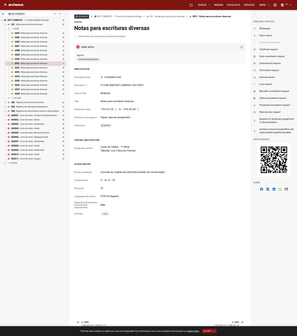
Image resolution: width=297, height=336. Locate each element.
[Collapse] (65, 13)
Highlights (233, 5)
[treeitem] (39, 63)
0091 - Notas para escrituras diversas (211, 16)
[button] (203, 5)
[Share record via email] (286, 189)
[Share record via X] (268, 189)
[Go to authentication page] (275, 5)
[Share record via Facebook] (261, 189)
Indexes (218, 5)
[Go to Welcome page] (191, 5)
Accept (207, 331)
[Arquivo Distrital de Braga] (14, 5)
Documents (81, 16)
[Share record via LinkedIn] (274, 189)
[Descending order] (60, 13)
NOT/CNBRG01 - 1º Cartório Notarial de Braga (119, 16)
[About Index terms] (241, 47)
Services (249, 5)
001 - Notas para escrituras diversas (167, 16)
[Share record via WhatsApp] (280, 189)
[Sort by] (55, 13)
